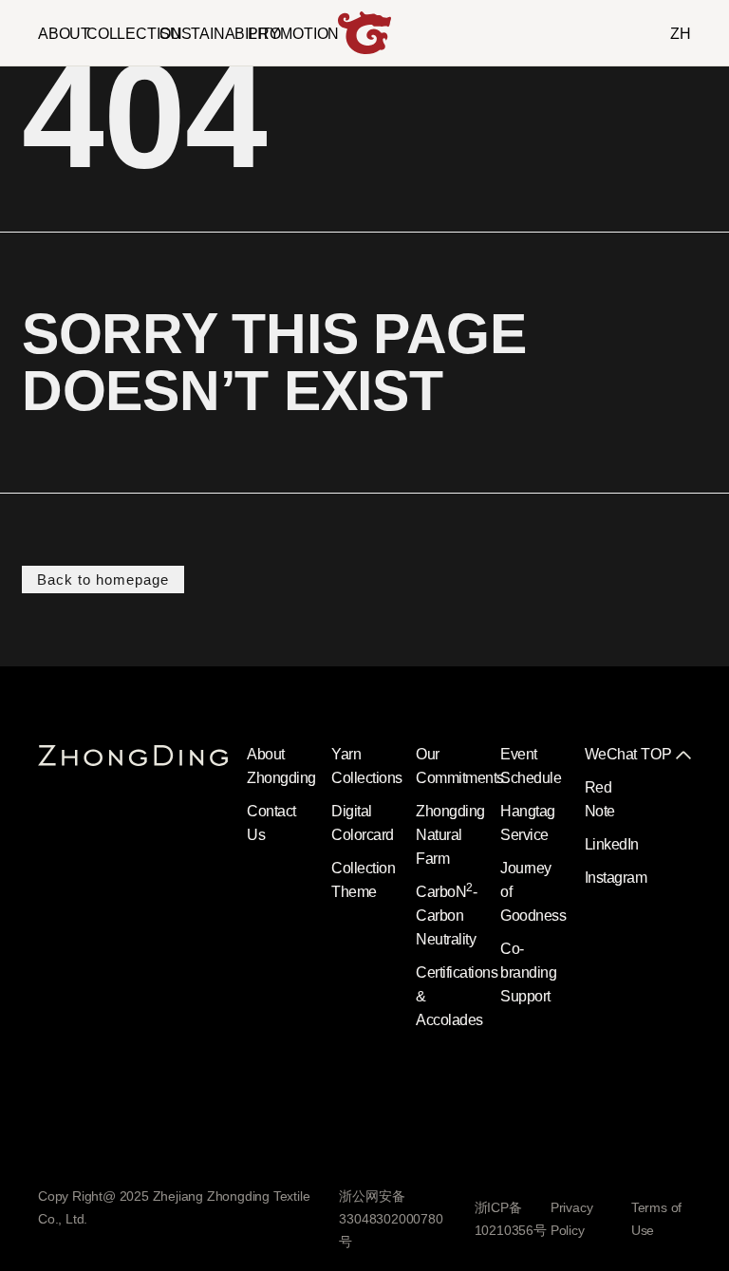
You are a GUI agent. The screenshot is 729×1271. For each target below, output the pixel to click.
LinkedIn (612, 844)
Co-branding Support (528, 972)
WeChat (611, 754)
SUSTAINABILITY (219, 34)
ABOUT (64, 34)
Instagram (616, 877)
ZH (680, 34)
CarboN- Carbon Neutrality (446, 915)
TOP (656, 754)
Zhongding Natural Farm (450, 835)
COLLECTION (134, 34)
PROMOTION (293, 34)
